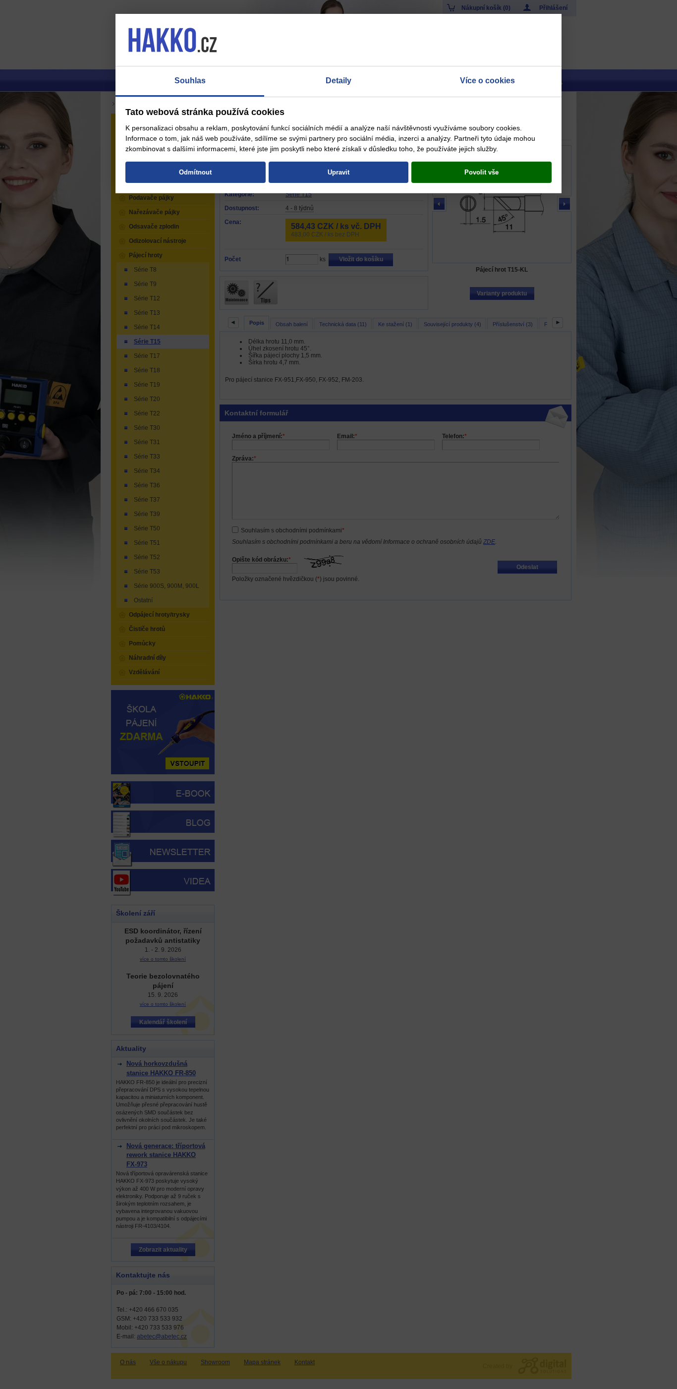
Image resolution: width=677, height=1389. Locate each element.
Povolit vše (481, 172)
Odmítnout (195, 172)
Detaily (338, 80)
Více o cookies (487, 80)
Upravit (338, 172)
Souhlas (190, 80)
